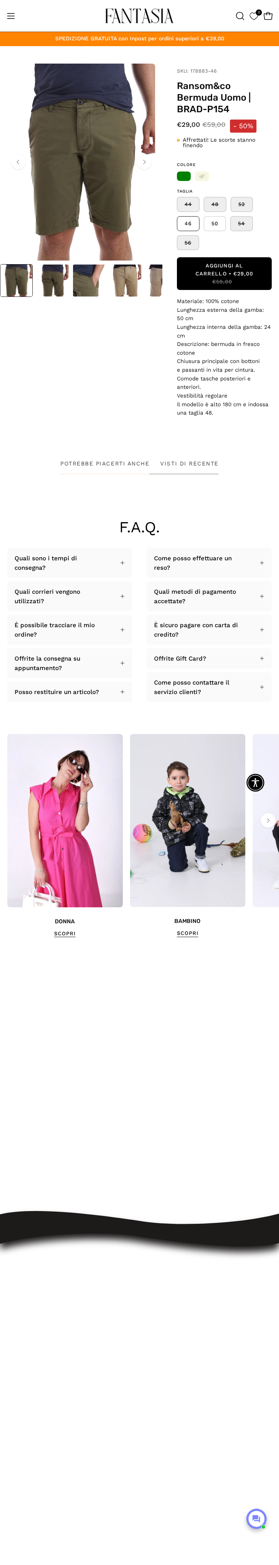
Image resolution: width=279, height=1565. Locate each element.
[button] (239, 16)
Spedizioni (162, 1284)
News (155, 1384)
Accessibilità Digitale (177, 1334)
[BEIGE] (202, 176)
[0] (254, 15)
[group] (139, 836)
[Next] (144, 162)
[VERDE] (184, 176)
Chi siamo (161, 1372)
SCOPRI (65, 933)
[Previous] (18, 162)
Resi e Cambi (166, 1296)
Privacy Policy (167, 1347)
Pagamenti (162, 1309)
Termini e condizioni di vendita (192, 1322)
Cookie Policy (166, 1359)
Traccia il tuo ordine (176, 1271)
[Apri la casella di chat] (256, 1519)
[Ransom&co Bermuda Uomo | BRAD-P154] (16, 280)
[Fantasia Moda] (139, 15)
